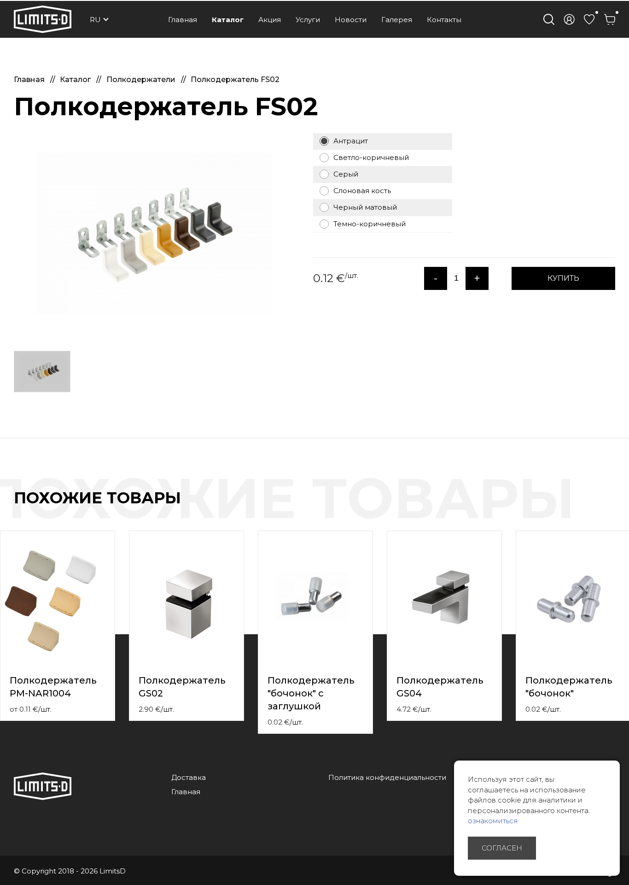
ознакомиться (493, 820)
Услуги (308, 19)
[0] (589, 19)
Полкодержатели (141, 79)
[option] (147, 233)
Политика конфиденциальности (387, 777)
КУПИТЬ (563, 278)
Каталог (228, 19)
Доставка (188, 777)
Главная (182, 19)
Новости (351, 19)
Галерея (396, 19)
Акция (269, 19)
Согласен (502, 848)
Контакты (444, 19)
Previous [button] (605, 507)
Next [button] (623, 507)
